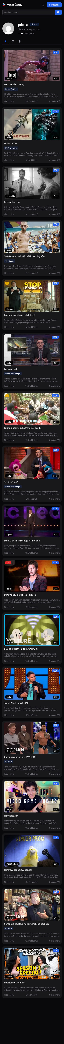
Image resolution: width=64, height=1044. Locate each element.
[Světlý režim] (43, 5)
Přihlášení (54, 4)
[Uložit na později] (13, 53)
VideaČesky (14, 5)
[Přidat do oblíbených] (7, 53)
